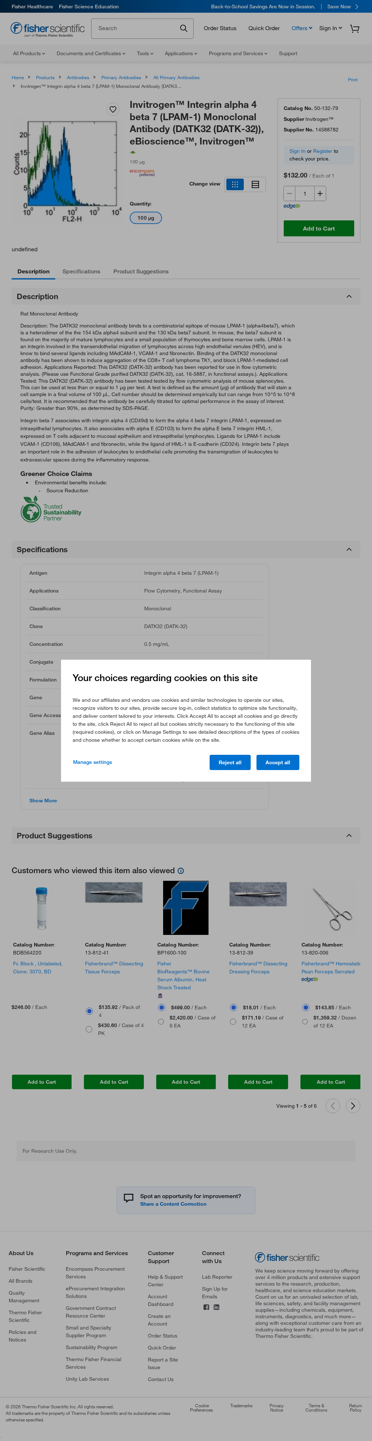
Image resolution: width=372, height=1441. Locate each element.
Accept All (278, 762)
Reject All (230, 762)
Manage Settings (92, 762)
